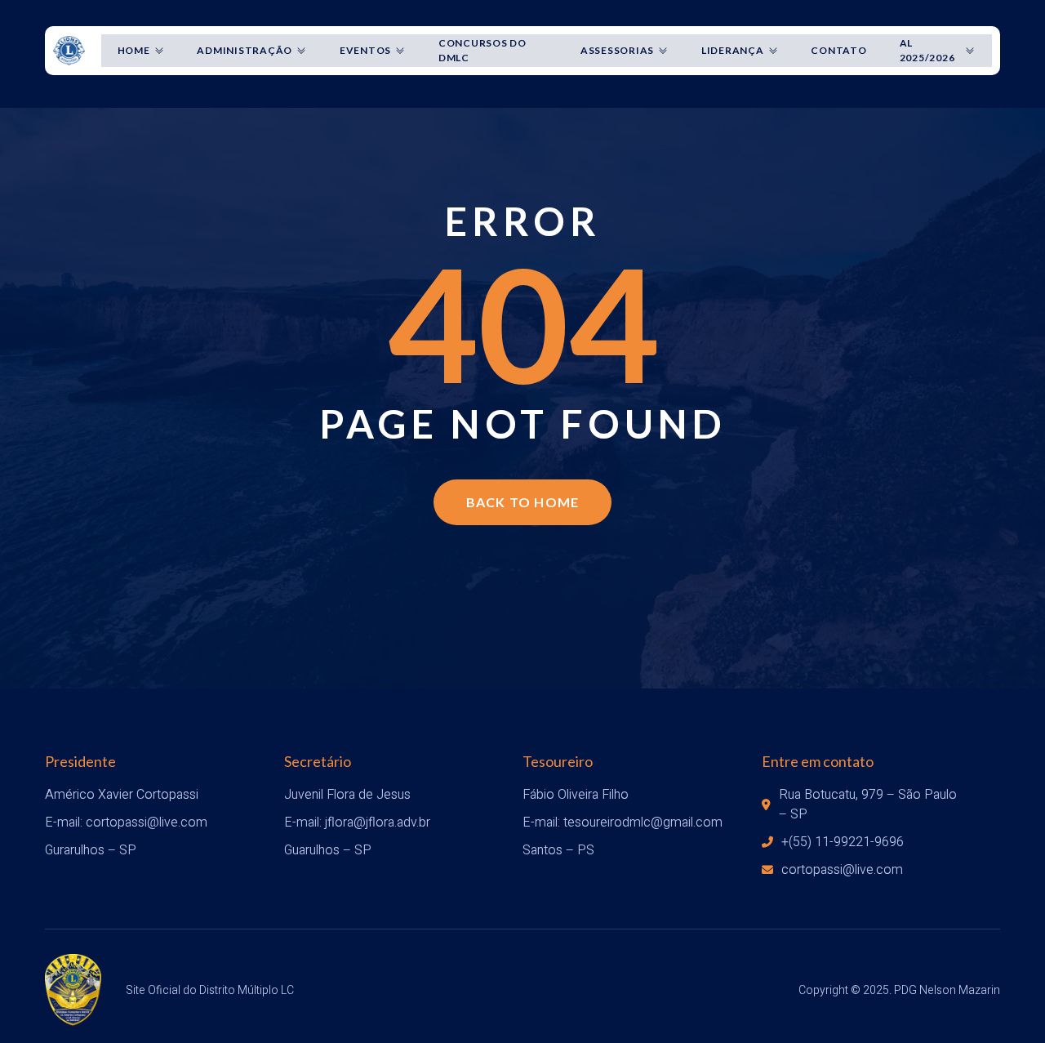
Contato (838, 50)
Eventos (365, 50)
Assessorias (617, 50)
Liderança (732, 50)
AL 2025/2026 (927, 50)
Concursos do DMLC (482, 50)
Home (134, 50)
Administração (244, 50)
